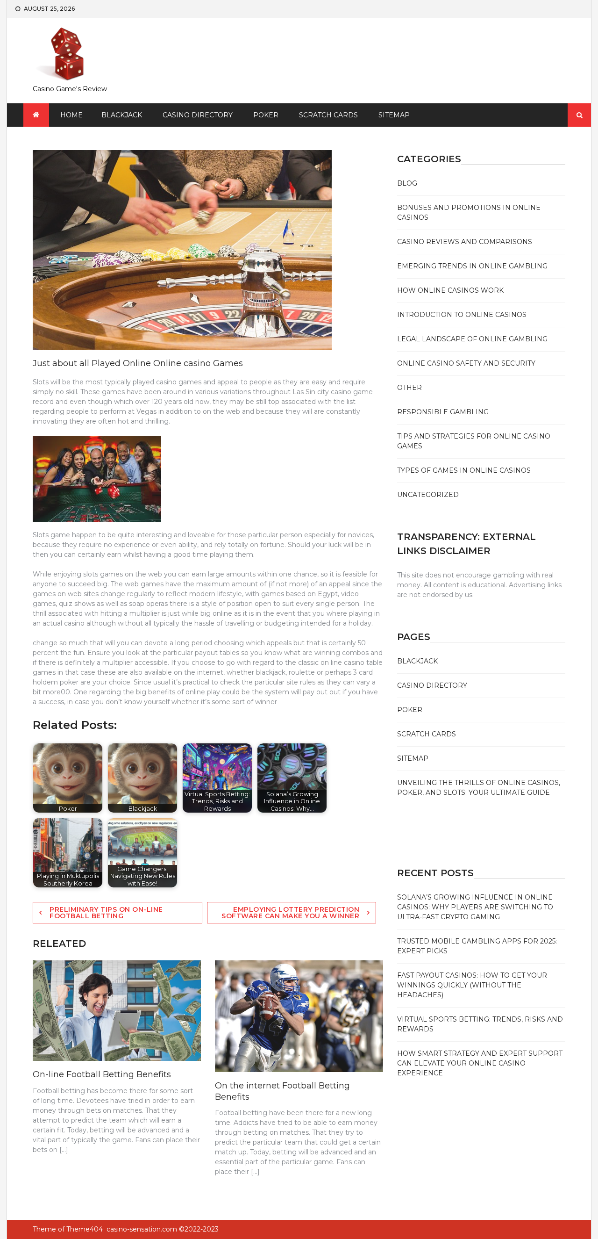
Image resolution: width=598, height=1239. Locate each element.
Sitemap (394, 115)
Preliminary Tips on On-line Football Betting (106, 912)
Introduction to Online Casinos (462, 314)
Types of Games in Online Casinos (464, 470)
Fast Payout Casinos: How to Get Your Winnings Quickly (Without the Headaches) (472, 985)
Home (71, 115)
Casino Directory (198, 115)
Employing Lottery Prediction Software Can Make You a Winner (290, 912)
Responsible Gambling (443, 412)
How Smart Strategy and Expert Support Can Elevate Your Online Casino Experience (479, 1063)
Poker (265, 115)
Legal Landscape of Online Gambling (472, 339)
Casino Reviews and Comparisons (464, 242)
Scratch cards (328, 115)
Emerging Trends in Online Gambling (472, 266)
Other (409, 387)
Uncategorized (428, 494)
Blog (407, 183)
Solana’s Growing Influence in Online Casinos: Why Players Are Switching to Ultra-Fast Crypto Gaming (475, 907)
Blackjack (121, 115)
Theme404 (84, 1229)
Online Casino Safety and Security (466, 363)
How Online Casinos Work (450, 290)
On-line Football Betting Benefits (102, 1074)
